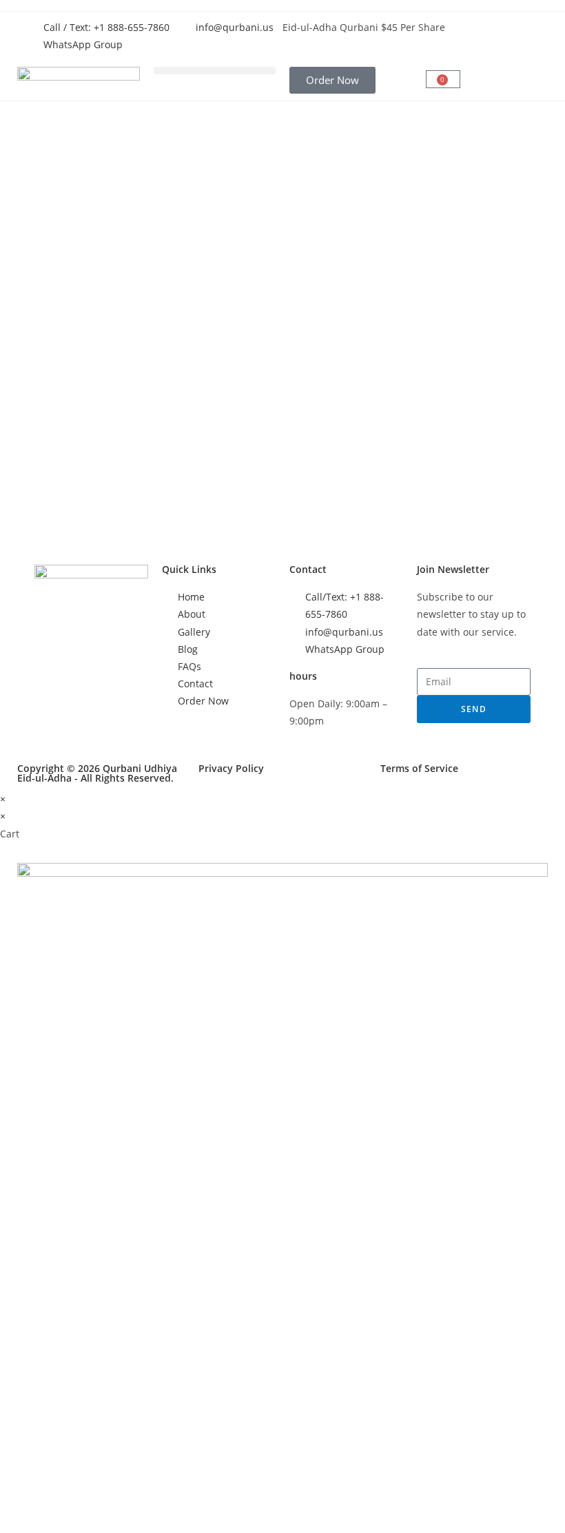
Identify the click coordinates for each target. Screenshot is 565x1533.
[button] (215, 70)
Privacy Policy (231, 768)
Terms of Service (419, 768)
